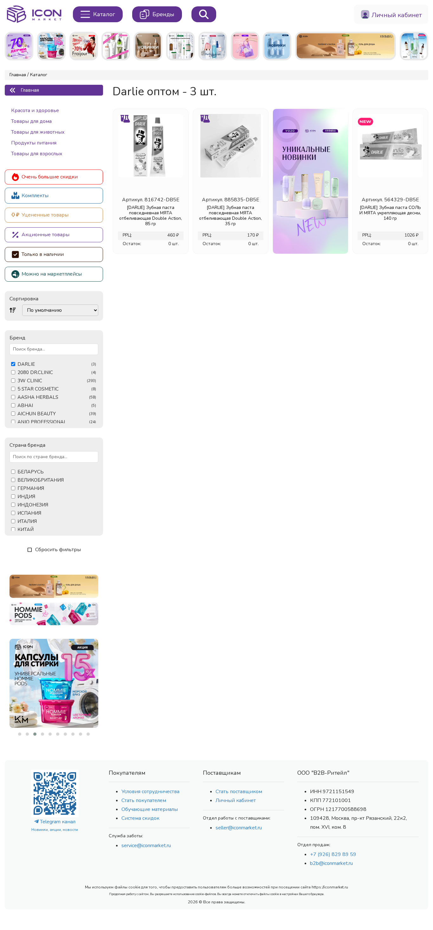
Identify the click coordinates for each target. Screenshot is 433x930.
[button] (19, 734)
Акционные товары (45, 234)
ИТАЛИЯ (27, 522)
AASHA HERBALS (56, 397)
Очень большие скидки (50, 176)
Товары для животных (38, 132)
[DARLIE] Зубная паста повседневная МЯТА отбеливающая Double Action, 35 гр (230, 215)
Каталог (38, 75)
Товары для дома (31, 121)
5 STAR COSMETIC (56, 389)
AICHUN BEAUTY (56, 414)
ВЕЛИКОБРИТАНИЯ (40, 480)
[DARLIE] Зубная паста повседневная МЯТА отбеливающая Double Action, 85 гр (150, 215)
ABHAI (56, 406)
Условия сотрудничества (150, 791)
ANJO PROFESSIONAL (56, 422)
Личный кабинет (236, 800)
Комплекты (35, 195)
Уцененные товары (45, 214)
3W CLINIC (56, 381)
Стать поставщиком (239, 791)
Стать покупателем (143, 800)
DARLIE (56, 364)
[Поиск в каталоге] (203, 14)
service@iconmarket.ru (146, 845)
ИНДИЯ (26, 497)
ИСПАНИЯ (29, 513)
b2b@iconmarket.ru (331, 863)
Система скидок (140, 818)
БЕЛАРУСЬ (30, 472)
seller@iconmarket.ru (239, 827)
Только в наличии (43, 254)
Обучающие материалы (149, 809)
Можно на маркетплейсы (52, 274)
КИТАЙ (25, 530)
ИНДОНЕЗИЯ (32, 505)
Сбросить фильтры (58, 549)
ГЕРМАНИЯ (30, 488)
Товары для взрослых (36, 153)
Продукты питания (33, 142)
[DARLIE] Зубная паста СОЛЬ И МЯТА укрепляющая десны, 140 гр (390, 213)
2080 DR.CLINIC (56, 373)
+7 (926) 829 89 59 (333, 854)
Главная (18, 75)
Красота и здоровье (35, 110)
